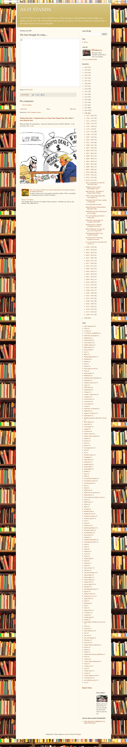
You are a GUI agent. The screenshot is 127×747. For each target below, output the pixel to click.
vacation (86, 659)
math (85, 544)
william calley (88, 671)
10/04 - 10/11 (90, 145)
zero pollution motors (90, 680)
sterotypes (87, 640)
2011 (86, 108)
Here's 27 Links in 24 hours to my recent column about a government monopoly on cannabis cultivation (52, 190)
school (86, 626)
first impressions (88, 448)
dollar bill (87, 424)
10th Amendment (89, 326)
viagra (86, 664)
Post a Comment (27, 105)
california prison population (92, 378)
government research (90, 481)
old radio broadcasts (89, 572)
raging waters (88, 610)
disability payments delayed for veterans (95, 418)
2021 (86, 81)
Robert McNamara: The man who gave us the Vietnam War (95, 230)
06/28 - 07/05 (90, 247)
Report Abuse (87, 688)
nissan (86, 561)
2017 (86, 91)
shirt (85, 633)
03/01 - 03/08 (90, 293)
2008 (86, 318)
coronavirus (87, 401)
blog (85, 364)
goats (85, 474)
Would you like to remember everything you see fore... (94, 225)
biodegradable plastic (90, 357)
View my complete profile (89, 59)
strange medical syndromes (91, 645)
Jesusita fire (87, 525)
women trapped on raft (90, 675)
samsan (86, 620)
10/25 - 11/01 (90, 137)
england (86, 429)
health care (87, 490)
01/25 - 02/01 (90, 306)
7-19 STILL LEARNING (91, 333)
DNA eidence (88, 422)
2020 (86, 83)
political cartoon (88, 594)
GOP (85, 476)
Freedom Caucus (88, 455)
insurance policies (89, 518)
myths (86, 556)
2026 (86, 67)
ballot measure (88, 347)
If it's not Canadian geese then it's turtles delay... (95, 216)
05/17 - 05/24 (90, 263)
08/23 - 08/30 (90, 161)
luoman (67, 734)
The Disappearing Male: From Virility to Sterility (94, 234)
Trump (86, 652)
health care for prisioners (91, 492)
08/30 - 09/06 (90, 159)
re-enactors (87, 612)
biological (87, 359)
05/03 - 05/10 (90, 269)
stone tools (87, 642)
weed (85, 668)
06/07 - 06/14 (90, 255)
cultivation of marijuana (91, 408)
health (86, 488)
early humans (88, 427)
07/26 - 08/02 (90, 172)
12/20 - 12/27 (90, 118)
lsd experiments (88, 532)
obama (86, 565)
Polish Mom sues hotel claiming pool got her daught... (96, 212)
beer (85, 352)
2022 (86, 78)
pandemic (86, 587)
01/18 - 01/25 (90, 309)
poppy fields (87, 598)
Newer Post (23, 109)
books (85, 371)
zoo (85, 682)
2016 (86, 94)
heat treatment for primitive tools (93, 497)
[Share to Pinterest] (44, 95)
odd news (86, 570)
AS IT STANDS (35, 9)
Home (48, 109)
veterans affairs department (91, 661)
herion (86, 500)
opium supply (88, 575)
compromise (87, 390)
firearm (86, 445)
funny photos (87, 459)
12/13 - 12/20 (90, 121)
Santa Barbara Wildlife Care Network (94, 622)
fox (85, 452)
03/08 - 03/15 (90, 290)
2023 (86, 75)
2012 (86, 105)
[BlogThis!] (38, 95)
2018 (86, 89)
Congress (86, 392)
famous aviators (88, 434)
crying (86, 406)
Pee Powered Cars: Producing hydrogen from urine (94, 238)
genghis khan (87, 464)
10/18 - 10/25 (90, 140)
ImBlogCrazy (98, 50)
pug (85, 605)
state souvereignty (89, 638)
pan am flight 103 (89, 584)
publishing (87, 603)
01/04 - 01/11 (90, 314)
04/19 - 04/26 (90, 274)
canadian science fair (90, 383)
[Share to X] (40, 95)
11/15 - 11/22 (90, 132)
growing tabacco (88, 483)
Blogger (79, 734)
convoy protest (88, 399)
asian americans (88, 342)
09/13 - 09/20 (90, 153)
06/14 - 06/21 (90, 252)
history (86, 504)
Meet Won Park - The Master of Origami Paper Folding (95, 192)
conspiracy (87, 397)
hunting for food (88, 514)
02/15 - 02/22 (90, 298)
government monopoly (90, 478)
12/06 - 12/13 (90, 123)
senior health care (89, 631)
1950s (85, 328)
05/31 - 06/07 (90, 258)
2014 (86, 99)
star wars (86, 635)
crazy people (87, 404)
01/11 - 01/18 (90, 312)
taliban (86, 649)
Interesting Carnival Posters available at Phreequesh (96, 201)
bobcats (86, 366)
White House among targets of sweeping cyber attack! (94, 221)
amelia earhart (88, 340)
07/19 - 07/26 (90, 175)
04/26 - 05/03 (90, 271)
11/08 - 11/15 (90, 134)
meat (85, 547)
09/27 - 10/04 (90, 148)
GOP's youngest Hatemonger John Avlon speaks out (95, 196)
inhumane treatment (89, 516)
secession (86, 628)
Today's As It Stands (27, 200)
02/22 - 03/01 (90, 296)
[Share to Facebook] (42, 95)
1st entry (86, 331)
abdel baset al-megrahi (90, 335)
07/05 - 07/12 (90, 180)
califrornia (87, 380)
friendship (87, 457)
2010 (86, 110)
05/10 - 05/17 (90, 266)
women (86, 673)
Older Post (73, 109)
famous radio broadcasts (91, 436)
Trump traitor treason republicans (93, 654)
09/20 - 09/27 (90, 150)
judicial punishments (90, 528)
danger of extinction (89, 413)
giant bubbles (88, 469)
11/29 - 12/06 (90, 126)
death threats (87, 415)
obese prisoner (88, 568)
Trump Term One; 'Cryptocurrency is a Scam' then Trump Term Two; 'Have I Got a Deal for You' (47, 119)
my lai (86, 554)
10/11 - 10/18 (90, 142)
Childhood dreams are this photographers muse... (93, 188)
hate (85, 485)
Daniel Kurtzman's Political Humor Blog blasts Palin (96, 208)
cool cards (29, 89)
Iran (85, 521)
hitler (85, 507)
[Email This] (36, 95)
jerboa (86, 523)
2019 (86, 86)
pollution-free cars (89, 596)
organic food (87, 582)
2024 (86, 72)
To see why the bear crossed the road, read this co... (96, 243)
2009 (86, 113)
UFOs (85, 656)
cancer (86, 385)
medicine (86, 551)
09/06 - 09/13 (90, 156)
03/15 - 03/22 (90, 287)
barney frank (87, 350)
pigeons (86, 591)
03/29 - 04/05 (90, 282)
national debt (87, 558)
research (86, 615)
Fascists (86, 441)
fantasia (86, 438)
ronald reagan (88, 617)
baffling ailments (88, 345)
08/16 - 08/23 (90, 164)
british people (88, 373)
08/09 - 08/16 (90, 167)
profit (85, 601)
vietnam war (87, 666)
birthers (86, 361)
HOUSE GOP (88, 511)
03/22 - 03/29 (90, 285)
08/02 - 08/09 (90, 169)
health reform (88, 495)
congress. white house (90, 394)
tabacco (86, 647)
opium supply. (88, 577)
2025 (86, 70)
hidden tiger (87, 502)
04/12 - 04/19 (90, 277)
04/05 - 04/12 (90, 279)
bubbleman (87, 375)
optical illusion (88, 580)
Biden (85, 354)
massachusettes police (90, 542)
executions (87, 431)
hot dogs (86, 509)
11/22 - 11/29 (90, 129)
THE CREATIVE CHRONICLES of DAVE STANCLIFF (94, 722)
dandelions (87, 411)
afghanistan (87, 338)
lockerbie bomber (89, 530)
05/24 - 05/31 (90, 260)
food (85, 450)
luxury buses (87, 535)
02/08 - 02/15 (90, 301)
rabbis (86, 608)
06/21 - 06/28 (90, 250)
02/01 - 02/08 (90, 304)
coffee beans (87, 387)
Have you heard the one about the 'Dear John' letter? (95, 183)
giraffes (86, 471)
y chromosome (88, 678)
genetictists (87, 462)
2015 (86, 97)
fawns (85, 443)
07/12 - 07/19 (90, 177)
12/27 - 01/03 (90, 115)
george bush (87, 467)
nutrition (86, 563)
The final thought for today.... (94, 204)
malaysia (86, 537)
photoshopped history (90, 589)
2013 (86, 102)
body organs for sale (89, 368)
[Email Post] (32, 94)
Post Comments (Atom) (34, 112)
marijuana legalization (90, 539)
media (86, 549)
